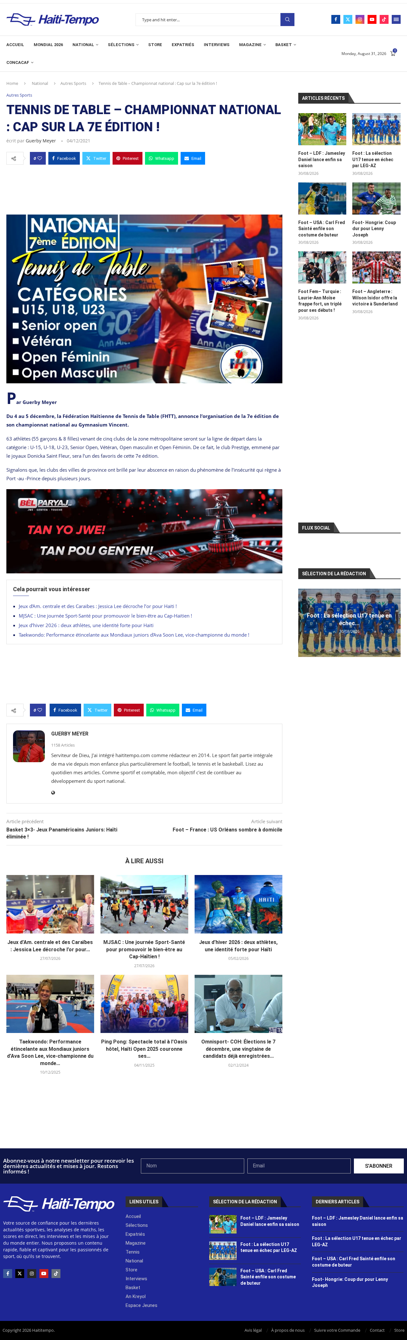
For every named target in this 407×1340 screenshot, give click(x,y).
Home (12, 83)
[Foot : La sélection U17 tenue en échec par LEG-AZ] (376, 129)
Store (155, 44)
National (83, 44)
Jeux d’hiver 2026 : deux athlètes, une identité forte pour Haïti (86, 625)
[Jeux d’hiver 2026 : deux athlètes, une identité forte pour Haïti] (238, 904)
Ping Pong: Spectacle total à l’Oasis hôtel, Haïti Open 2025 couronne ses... (144, 1049)
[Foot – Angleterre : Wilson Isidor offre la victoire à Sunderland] (376, 267)
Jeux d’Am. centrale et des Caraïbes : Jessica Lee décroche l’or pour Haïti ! (98, 606)
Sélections (121, 44)
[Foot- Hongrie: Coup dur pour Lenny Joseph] (376, 198)
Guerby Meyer (41, 141)
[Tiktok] (384, 19)
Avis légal (253, 1330)
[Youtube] (372, 19)
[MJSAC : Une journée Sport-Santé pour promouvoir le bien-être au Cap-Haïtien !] (144, 904)
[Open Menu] (396, 19)
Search (287, 19)
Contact (377, 1330)
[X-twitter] (19, 1273)
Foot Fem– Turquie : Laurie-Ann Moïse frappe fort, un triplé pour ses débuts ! (319, 301)
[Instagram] (359, 19)
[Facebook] (335, 19)
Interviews (217, 44)
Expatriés (183, 44)
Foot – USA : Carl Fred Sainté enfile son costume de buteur (321, 228)
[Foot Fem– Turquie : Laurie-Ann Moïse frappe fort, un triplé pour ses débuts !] (322, 267)
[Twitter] (347, 19)
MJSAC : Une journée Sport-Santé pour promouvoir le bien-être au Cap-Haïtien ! (105, 615)
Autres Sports (73, 83)
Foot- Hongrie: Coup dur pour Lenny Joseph (374, 228)
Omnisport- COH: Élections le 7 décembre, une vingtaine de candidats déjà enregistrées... (238, 1049)
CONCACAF (17, 62)
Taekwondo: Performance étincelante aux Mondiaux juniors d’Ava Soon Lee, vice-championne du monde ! (134, 635)
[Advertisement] (144, 188)
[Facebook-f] (7, 1273)
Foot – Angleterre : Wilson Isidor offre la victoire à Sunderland (375, 297)
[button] (304, 622)
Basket (283, 44)
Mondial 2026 (48, 44)
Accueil (15, 44)
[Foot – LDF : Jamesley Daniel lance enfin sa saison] (322, 129)
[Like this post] (40, 158)
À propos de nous (288, 1330)
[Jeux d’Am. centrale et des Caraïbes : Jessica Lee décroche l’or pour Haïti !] (50, 904)
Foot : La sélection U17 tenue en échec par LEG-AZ (372, 159)
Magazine (250, 44)
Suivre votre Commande (337, 1330)
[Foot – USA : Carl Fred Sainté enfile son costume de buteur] (322, 198)
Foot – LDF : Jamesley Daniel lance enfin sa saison (321, 159)
